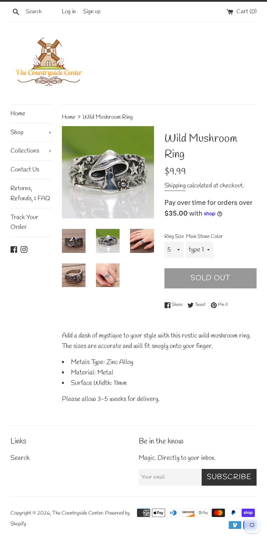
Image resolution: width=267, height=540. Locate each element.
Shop (30, 132)
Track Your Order (24, 222)
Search (20, 458)
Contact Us (24, 169)
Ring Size (174, 236)
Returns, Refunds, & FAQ (30, 193)
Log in (69, 12)
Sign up (91, 12)
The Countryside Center (77, 513)
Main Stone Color (204, 236)
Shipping (175, 186)
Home (17, 113)
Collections (30, 151)
